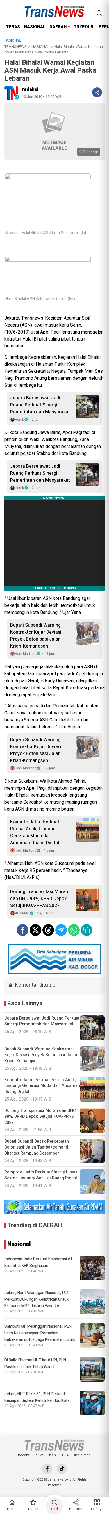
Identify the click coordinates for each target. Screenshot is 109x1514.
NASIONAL (34, 27)
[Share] (97, 92)
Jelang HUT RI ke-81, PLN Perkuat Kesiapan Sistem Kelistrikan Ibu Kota (36, 1397)
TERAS (13, 27)
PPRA (64, 1455)
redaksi (30, 89)
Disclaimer (81, 1455)
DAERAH (58, 27)
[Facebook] (47, 1469)
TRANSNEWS (15, 46)
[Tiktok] (62, 1469)
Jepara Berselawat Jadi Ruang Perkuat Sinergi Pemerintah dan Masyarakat (40, 405)
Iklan (52, 1455)
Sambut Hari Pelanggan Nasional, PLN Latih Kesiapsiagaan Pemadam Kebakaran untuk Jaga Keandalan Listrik (39, 1333)
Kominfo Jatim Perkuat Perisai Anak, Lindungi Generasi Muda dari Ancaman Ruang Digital (34, 832)
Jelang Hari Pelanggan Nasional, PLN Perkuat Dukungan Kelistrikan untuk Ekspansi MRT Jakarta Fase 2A (36, 1299)
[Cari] (99, 13)
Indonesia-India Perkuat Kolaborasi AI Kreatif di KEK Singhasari (38, 1262)
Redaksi (24, 1455)
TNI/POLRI (84, 27)
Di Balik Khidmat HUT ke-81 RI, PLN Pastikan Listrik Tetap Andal (35, 1363)
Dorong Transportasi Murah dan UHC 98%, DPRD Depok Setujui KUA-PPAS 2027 (39, 898)
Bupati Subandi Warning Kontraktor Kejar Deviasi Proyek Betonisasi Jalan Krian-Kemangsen (35, 636)
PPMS (39, 1455)
